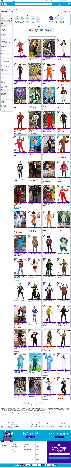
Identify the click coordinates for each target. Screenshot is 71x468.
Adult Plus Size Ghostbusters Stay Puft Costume (20, 229)
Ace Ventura (3, 62)
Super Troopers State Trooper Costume (63, 348)
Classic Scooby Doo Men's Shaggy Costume (49, 324)
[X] (57, 434)
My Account (4, 445)
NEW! (2, 95)
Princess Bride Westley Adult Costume (63, 324)
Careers (37, 446)
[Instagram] (54, 434)
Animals (2, 76)
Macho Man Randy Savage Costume (20, 395)
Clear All (10, 14)
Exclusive (2, 93)
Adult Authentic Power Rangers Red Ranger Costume (48, 204)
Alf (1, 65)
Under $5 (2, 101)
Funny (2, 83)
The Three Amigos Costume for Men (49, 253)
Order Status (14, 446)
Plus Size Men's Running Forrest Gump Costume (34, 277)
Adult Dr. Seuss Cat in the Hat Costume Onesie (19, 324)
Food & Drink (3, 82)
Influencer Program (39, 457)
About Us (37, 444)
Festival (2, 81)
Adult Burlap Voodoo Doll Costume (35, 253)
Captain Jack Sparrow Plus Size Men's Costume (34, 130)
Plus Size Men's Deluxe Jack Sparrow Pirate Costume (48, 58)
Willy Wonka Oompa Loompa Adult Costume (64, 58)
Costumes (2, 45)
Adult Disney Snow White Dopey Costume (34, 82)
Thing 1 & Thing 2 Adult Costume (63, 203)
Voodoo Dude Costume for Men (19, 300)
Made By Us (3, 94)
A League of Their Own (4, 61)
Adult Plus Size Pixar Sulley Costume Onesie (18, 372)
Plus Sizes (2, 34)
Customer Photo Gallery (40, 456)
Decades (2, 77)
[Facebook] (50, 434)
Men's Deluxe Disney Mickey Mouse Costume (20, 348)
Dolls (2, 78)
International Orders (16, 451)
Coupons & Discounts (16, 452)
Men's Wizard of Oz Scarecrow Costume (63, 277)
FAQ (13, 449)
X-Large (2, 33)
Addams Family (3, 64)
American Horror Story (4, 66)
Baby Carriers (3, 41)
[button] (62, 4)
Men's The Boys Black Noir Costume (35, 203)
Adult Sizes (3, 25)
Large (2, 31)
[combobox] (36, 4)
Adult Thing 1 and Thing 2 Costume (20, 153)
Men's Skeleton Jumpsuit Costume (20, 179)
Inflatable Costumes (4, 46)
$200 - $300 (3, 109)
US (48, 0)
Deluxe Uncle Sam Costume (33, 323)
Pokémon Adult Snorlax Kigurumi (63, 253)
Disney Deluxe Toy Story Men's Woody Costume (34, 154)
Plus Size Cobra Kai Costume (62, 395)
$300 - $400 (3, 110)
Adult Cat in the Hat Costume (34, 347)
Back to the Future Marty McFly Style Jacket (63, 180)
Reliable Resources (39, 452)
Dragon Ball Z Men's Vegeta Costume (47, 396)
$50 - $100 (3, 106)
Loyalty (37, 459)
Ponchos (2, 47)
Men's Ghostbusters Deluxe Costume (47, 180)
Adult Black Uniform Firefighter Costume (34, 301)
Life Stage (2, 87)
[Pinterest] (61, 434)
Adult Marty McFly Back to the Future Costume (19, 277)
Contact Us (63, 0)
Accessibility (38, 449)
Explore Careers (30, 437)
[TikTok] (68, 434)
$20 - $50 (3, 105)
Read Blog (60, 437)
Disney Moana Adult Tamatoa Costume (19, 105)
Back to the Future (4, 70)
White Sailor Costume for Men (63, 371)
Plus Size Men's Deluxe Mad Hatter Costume (49, 277)
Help (70, 0)
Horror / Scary (3, 86)
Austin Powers (3, 69)
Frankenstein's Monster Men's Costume (63, 130)
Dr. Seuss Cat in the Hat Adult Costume (48, 154)
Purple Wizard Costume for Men (48, 300)
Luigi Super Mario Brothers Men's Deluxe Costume (34, 372)
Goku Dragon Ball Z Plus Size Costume (48, 82)
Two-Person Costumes (4, 50)
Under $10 (2, 102)
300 (1, 60)
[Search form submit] (51, 4)
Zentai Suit (2, 51)
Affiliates (37, 447)
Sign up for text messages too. (55, 456)
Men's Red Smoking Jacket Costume (64, 81)
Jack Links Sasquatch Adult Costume (62, 154)
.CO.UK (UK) (26, 451)
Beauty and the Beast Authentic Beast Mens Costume (34, 58)
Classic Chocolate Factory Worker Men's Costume (63, 105)
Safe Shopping (26, 444)
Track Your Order (55, 0)
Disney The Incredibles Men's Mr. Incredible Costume (19, 130)
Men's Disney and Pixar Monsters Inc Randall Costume (35, 396)
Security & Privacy (27, 446)
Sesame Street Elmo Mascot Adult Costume (49, 130)
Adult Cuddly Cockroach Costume (63, 300)
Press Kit (37, 451)
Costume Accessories (4, 42)
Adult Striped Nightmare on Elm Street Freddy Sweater (19, 204)
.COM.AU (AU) (26, 452)
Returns (13, 447)
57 (42, 402)
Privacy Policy (26, 447)
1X (1, 35)
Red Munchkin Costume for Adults (20, 57)
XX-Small (3, 26)
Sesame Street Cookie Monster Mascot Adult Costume (19, 254)
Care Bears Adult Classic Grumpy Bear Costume (48, 372)
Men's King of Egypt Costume (48, 347)
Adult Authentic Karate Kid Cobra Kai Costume (20, 82)
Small (2, 29)
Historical (2, 85)
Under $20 (2, 104)
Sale (1, 97)
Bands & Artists (3, 71)
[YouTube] (64, 434)
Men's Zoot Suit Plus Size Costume (34, 179)
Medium (2, 30)
